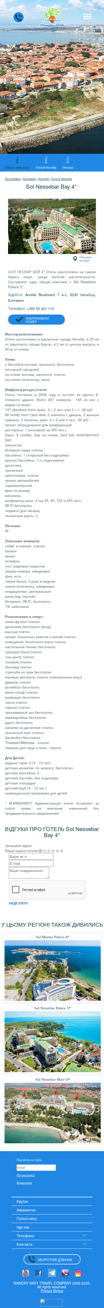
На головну (13, 179)
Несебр (43, 179)
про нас (23, 1227)
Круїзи (22, 1201)
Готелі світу (27, 1218)
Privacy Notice (52, 1290)
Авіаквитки (26, 1209)
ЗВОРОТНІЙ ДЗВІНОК (55, 1259)
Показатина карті (85, 258)
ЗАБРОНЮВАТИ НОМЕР (37, 320)
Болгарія (29, 179)
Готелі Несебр (61, 179)
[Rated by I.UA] (51, 1302)
